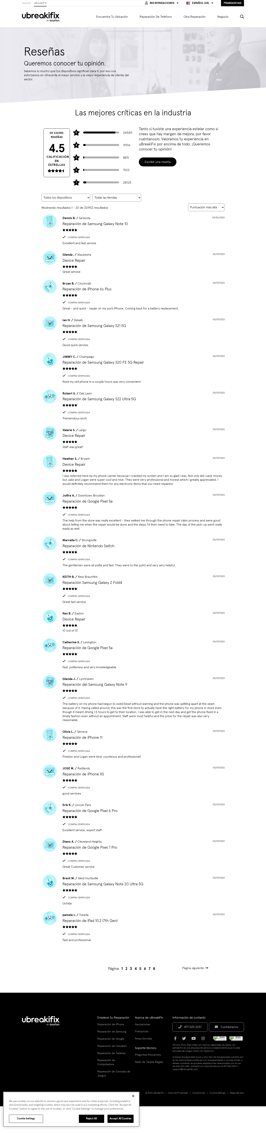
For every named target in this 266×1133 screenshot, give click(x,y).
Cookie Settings (217, 1093)
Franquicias (141, 1031)
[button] (162, 3)
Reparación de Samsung (111, 1031)
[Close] (133, 1096)
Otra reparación (195, 16)
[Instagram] (204, 1040)
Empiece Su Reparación (113, 1017)
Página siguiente (193, 968)
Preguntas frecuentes (148, 1054)
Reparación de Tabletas (111, 1053)
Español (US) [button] (200, 3)
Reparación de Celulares (112, 1046)
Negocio (222, 16)
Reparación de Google (110, 1039)
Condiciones (198, 1093)
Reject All (91, 1118)
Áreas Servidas (143, 1038)
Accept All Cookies (120, 1118)
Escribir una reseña (158, 161)
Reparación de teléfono (156, 16)
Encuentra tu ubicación (112, 16)
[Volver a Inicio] (43, 16)
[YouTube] (195, 1040)
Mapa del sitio (237, 1093)
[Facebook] (177, 1040)
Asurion (26, 3)
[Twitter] (185, 1040)
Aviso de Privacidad (178, 1093)
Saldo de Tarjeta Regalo (149, 1062)
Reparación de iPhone (110, 1024)
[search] (239, 17)
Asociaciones (142, 1024)
